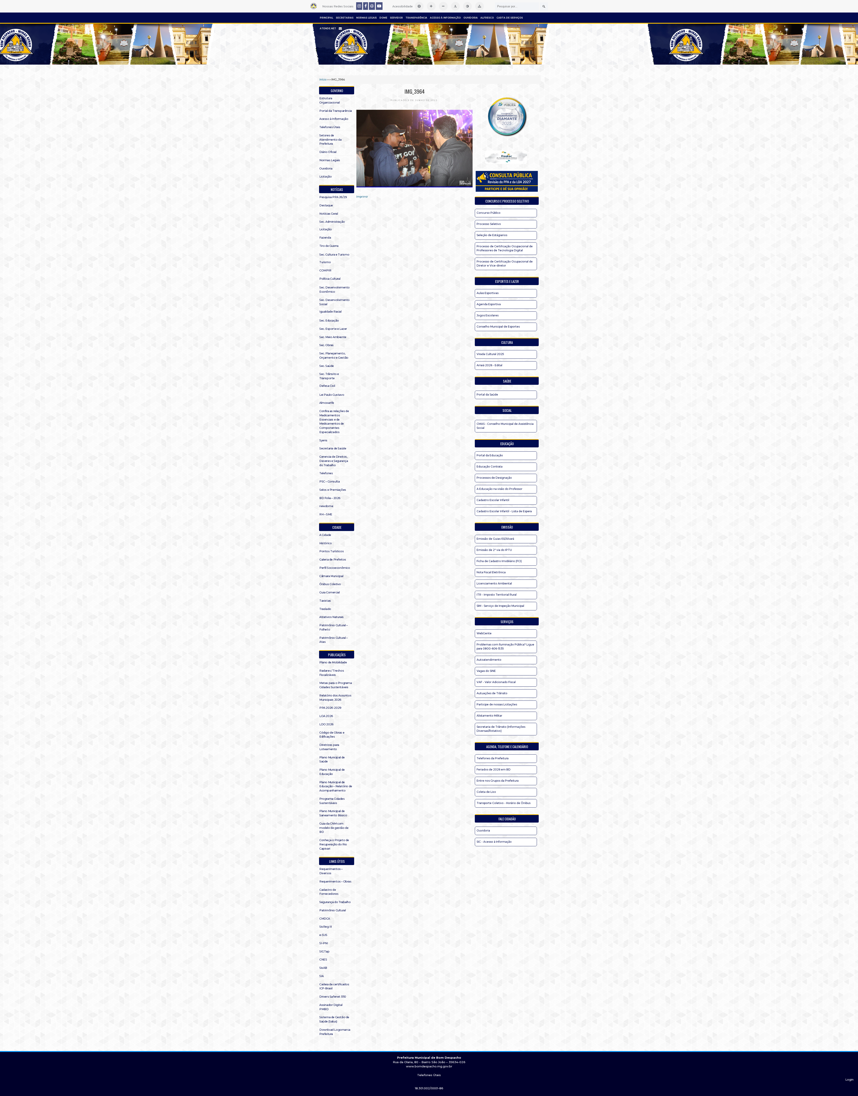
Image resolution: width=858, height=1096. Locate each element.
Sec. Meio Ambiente (332, 337)
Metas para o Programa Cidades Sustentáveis (335, 685)
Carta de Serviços (509, 17)
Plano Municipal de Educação (332, 772)
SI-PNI (323, 943)
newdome (326, 506)
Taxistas (325, 600)
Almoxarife (326, 402)
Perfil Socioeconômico (334, 567)
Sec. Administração (332, 221)
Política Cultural (329, 278)
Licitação (325, 176)
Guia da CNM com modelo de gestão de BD (333, 828)
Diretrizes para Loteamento (329, 747)
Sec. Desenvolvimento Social (334, 302)
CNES (323, 959)
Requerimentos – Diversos (331, 871)
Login (849, 1079)
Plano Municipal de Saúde (332, 759)
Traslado (325, 609)
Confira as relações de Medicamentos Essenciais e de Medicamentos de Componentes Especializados (334, 421)
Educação (507, 443)
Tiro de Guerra (328, 246)
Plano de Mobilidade (333, 662)
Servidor (396, 17)
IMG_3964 (414, 91)
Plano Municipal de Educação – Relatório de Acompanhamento (335, 786)
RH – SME (325, 514)
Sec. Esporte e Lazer (333, 328)
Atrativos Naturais (331, 617)
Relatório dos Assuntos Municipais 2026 (335, 697)
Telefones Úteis (329, 127)
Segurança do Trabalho (335, 902)
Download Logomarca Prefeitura (334, 1032)
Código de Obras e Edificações (331, 734)
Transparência (416, 17)
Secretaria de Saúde (332, 448)
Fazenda (325, 237)
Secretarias (344, 17)
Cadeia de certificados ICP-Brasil (334, 986)
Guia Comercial (329, 592)
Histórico (325, 543)
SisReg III (325, 926)
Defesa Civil (327, 385)
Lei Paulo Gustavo (331, 394)
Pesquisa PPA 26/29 (333, 197)
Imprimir (362, 196)
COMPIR (325, 270)
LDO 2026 (326, 724)
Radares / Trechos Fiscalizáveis (331, 673)
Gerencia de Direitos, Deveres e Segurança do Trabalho (333, 461)
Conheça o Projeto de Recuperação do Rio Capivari (334, 844)
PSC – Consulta (329, 481)
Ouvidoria (470, 17)
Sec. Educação (329, 320)
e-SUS (323, 935)
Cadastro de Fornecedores (328, 892)
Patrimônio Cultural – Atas (333, 640)
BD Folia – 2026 (330, 498)
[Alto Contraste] (467, 6)
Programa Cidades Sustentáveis (332, 801)
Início (323, 79)
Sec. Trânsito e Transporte (329, 376)
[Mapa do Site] (479, 6)
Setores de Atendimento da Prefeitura (330, 140)
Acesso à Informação (445, 17)
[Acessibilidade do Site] (419, 6)
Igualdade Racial (330, 311)
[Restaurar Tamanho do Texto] (455, 6)
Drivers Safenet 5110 (332, 996)
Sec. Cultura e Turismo (334, 254)
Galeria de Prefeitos (332, 559)
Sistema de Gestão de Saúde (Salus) (334, 1019)
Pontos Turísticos (331, 551)
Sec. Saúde (326, 366)
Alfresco (487, 17)
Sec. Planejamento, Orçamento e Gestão (333, 355)
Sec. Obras (326, 345)
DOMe (383, 17)
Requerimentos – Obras (335, 881)
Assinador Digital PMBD (330, 1007)
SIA (321, 976)
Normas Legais (366, 17)
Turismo (325, 262)
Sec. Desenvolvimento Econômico (334, 289)
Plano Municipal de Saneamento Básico (333, 813)
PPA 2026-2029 (330, 707)
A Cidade (325, 535)
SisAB (323, 967)
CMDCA (324, 918)
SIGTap (324, 951)
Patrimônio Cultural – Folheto (333, 627)
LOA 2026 (326, 716)
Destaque (326, 205)
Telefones (326, 473)
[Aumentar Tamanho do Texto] (431, 6)
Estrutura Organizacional (329, 100)
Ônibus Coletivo (330, 584)
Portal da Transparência (335, 110)
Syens (323, 440)
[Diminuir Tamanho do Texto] (443, 6)
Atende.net (328, 28)
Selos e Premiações (332, 489)
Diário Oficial (327, 152)
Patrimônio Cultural (332, 910)
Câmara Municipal (331, 576)
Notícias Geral (328, 213)
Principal (326, 17)
